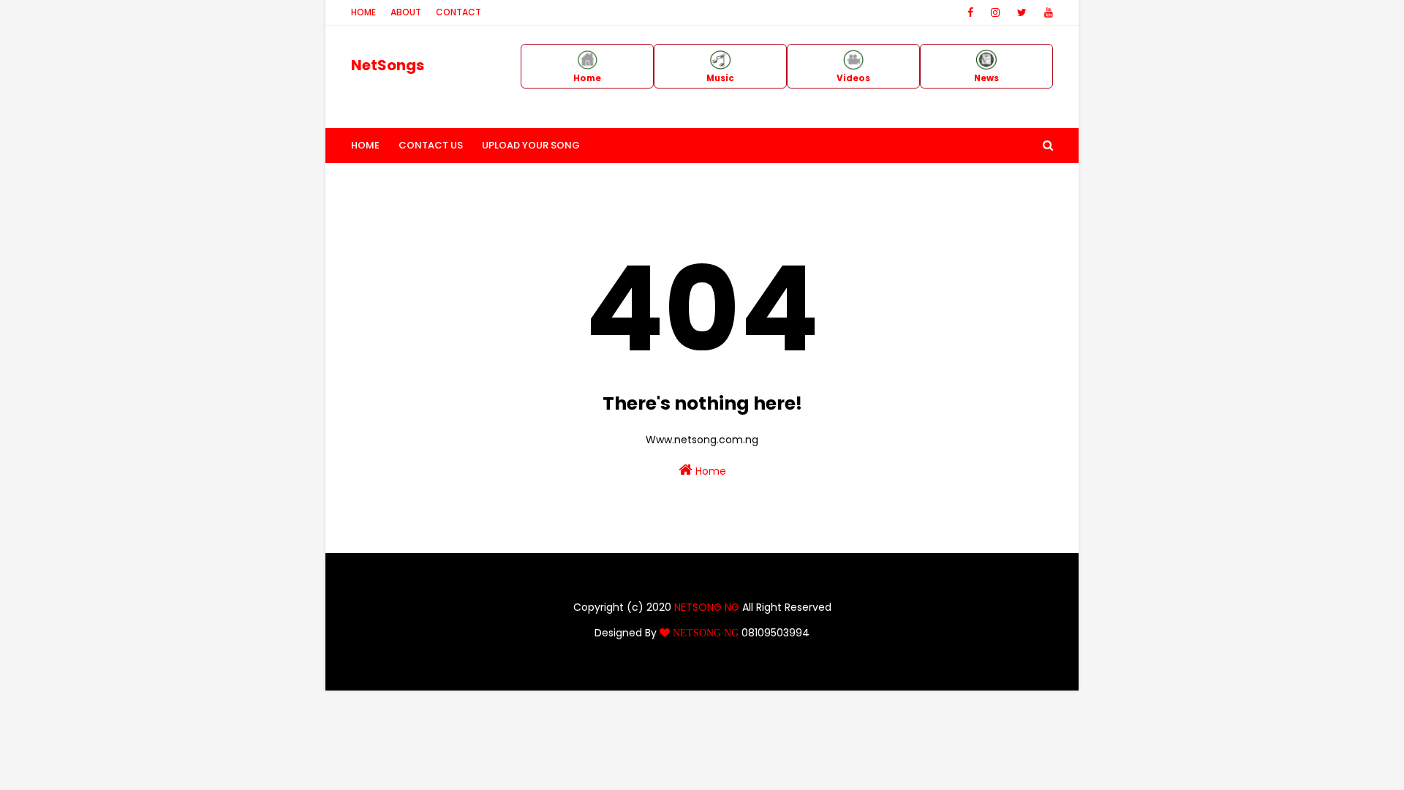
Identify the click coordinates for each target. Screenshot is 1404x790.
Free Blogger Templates (791, 670)
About (405, 12)
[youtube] (1046, 12)
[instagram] (995, 12)
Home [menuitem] (365, 145)
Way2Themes (631, 670)
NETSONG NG (706, 607)
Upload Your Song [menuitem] (531, 145)
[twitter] (1022, 12)
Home (363, 12)
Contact (458, 12)
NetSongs (387, 65)
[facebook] (970, 12)
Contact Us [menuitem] (431, 145)
